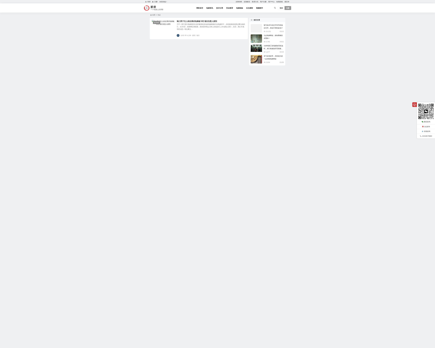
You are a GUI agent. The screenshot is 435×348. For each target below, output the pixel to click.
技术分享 (219, 8)
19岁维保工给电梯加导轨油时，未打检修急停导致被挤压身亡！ (273, 48)
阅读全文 (243, 35)
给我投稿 (279, 2)
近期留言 (247, 2)
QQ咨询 (427, 126)
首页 (153, 15)
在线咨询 (427, 131)
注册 (155, 2)
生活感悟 (249, 8)
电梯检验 (239, 8)
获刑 (193, 35)
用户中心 (271, 2)
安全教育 (229, 8)
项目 (198, 35)
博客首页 (199, 8)
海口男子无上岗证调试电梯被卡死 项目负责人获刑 (197, 21)
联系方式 (255, 2)
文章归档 (239, 2)
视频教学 (259, 8)
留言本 (287, 2)
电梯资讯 (209, 8)
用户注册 (263, 2)
